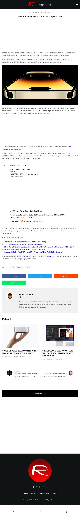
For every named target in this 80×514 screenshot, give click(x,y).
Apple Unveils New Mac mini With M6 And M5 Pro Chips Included (19, 352)
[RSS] (46, 487)
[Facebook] (33, 487)
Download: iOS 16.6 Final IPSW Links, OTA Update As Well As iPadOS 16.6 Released (33, 252)
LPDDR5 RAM (26, 113)
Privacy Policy (45, 493)
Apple (12, 267)
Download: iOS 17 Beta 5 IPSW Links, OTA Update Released (24, 249)
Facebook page (48, 256)
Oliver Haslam (34, 13)
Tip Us (55, 493)
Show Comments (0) (38, 393)
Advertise (34, 493)
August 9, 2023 (38, 221)
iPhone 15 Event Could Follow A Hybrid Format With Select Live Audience (26, 375)
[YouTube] (43, 487)
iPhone (19, 267)
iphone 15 (27, 267)
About (25, 493)
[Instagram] (39, 487)
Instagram (26, 256)
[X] (36, 487)
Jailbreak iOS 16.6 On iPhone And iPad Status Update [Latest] (25, 242)
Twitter (18, 256)
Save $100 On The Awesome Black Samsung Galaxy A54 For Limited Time (54, 375)
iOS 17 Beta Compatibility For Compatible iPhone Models (23, 244)
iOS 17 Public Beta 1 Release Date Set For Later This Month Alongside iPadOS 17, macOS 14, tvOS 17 (39, 247)
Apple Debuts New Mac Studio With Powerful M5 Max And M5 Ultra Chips (57, 353)
